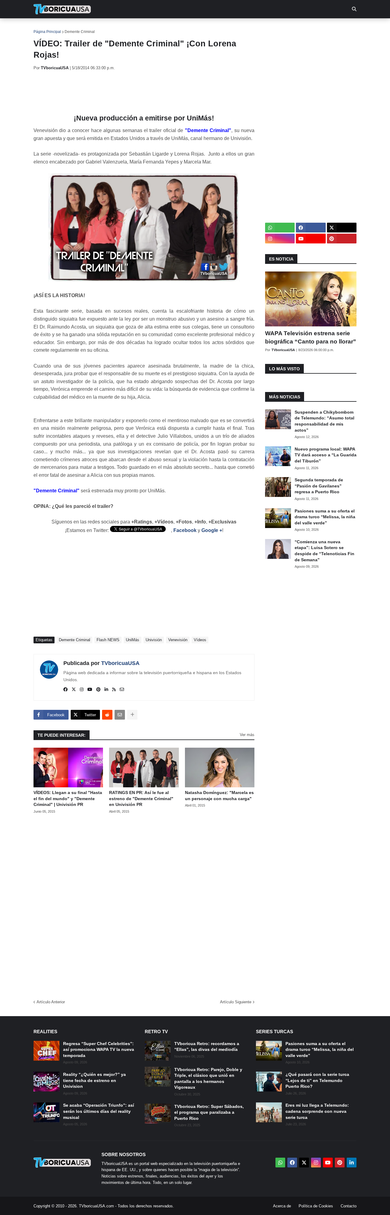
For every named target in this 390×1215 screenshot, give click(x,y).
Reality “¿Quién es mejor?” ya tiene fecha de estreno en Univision (94, 1080)
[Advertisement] (144, 92)
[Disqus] (144, 904)
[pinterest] (98, 690)
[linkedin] (106, 690)
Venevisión (177, 640)
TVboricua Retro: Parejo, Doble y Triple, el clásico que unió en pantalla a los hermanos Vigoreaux (208, 1078)
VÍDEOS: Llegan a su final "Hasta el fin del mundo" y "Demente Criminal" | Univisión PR (68, 798)
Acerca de (282, 1206)
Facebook (185, 530)
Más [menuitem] (277, 27)
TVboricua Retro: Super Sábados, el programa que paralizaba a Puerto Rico (209, 1112)
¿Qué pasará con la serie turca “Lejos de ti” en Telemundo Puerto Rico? (317, 1080)
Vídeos (200, 640)
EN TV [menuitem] (100, 27)
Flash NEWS (108, 640)
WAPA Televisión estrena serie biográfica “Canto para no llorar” (310, 337)
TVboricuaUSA (120, 663)
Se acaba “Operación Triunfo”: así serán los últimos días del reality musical (98, 1111)
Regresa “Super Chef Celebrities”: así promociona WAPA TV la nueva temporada (98, 1049)
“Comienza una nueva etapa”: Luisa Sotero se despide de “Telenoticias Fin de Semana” (324, 550)
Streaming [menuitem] (191, 27)
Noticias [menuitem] (70, 27)
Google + (211, 530)
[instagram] (81, 690)
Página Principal (47, 32)
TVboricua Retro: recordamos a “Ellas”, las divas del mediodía (206, 1046)
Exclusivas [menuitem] (226, 27)
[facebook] (65, 690)
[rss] (114, 690)
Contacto (348, 1206)
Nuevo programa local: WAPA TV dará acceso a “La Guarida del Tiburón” (325, 455)
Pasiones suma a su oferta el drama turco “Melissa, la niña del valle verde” (325, 517)
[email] (122, 690)
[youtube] (89, 690)
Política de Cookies (316, 1206)
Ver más (247, 734)
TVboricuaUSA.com (96, 1206)
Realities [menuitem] (131, 27)
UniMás (132, 640)
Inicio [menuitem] (44, 27)
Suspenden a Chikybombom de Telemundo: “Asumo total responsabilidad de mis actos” (324, 421)
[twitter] (74, 690)
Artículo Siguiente (235, 1002)
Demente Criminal (80, 32)
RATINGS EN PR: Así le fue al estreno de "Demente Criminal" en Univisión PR (141, 798)
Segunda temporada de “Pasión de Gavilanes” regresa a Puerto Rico (319, 485)
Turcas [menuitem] (160, 27)
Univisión (154, 640)
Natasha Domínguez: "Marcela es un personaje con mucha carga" (219, 795)
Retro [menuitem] (256, 27)
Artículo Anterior (51, 1002)
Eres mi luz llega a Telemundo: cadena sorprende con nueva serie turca (317, 1111)
